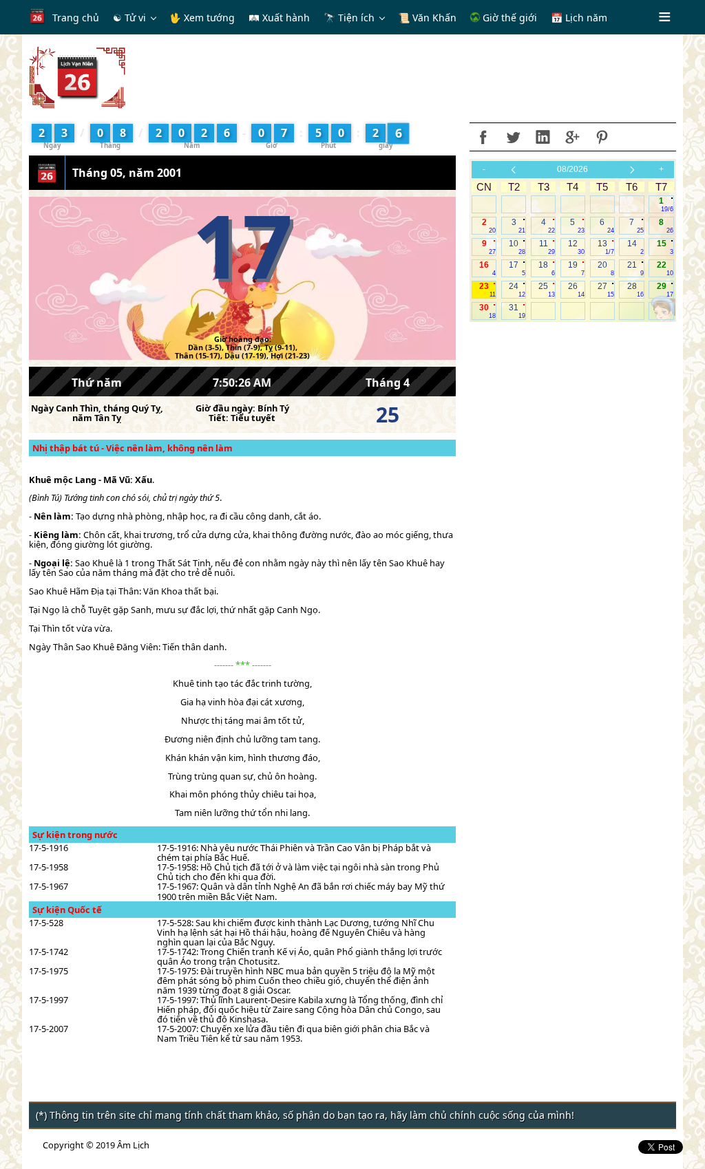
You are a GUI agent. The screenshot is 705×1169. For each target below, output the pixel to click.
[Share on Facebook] (483, 137)
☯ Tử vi (129, 17)
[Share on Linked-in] (542, 137)
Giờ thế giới (508, 17)
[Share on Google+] (572, 137)
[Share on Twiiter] (513, 137)
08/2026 (572, 169)
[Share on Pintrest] (601, 137)
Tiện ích (356, 17)
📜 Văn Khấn (427, 17)
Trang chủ (75, 17)
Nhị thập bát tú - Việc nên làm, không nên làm (132, 448)
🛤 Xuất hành (279, 17)
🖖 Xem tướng (202, 17)
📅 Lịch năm (579, 17)
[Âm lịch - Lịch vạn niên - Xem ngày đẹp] (77, 76)
